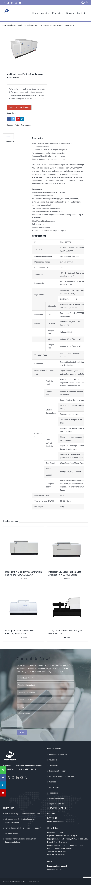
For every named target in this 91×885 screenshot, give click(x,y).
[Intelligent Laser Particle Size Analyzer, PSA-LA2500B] (23, 606)
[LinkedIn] (17, 777)
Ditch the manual (11, 833)
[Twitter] (9, 777)
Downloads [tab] (10, 142)
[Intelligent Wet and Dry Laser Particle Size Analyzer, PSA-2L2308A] (23, 548)
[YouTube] (21, 777)
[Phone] (26, 777)
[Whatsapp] (13, 777)
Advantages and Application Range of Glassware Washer (19, 820)
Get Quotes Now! (19, 107)
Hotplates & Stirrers (56, 804)
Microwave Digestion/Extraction (61, 776)
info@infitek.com (60, 821)
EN (83, 3)
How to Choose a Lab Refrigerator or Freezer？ (23, 828)
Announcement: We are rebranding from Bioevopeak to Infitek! (20, 840)
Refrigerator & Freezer (57, 771)
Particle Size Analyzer (23, 125)
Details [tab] (8, 136)
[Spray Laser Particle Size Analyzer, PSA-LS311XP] (67, 606)
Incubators (53, 760)
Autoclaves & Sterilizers (58, 754)
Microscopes (54, 787)
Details (25, 579)
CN (86, 3)
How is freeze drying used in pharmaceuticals (22, 814)
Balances (52, 782)
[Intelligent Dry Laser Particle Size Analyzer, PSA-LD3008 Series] (67, 548)
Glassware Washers (56, 798)
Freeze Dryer (53, 793)
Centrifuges (53, 765)
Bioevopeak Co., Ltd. (19, 881)
